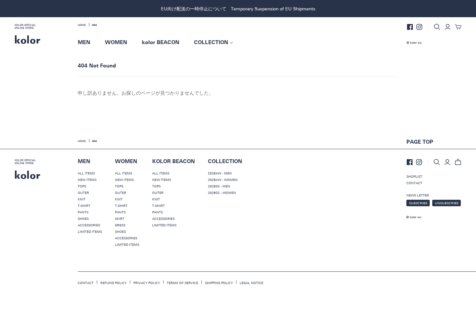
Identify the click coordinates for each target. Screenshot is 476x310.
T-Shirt (84, 205)
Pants (83, 212)
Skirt (119, 218)
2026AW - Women (223, 179)
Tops (82, 186)
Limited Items (90, 231)
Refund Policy (113, 282)
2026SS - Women (222, 192)
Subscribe (418, 203)
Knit (81, 199)
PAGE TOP (419, 142)
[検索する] (437, 27)
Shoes (83, 218)
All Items (86, 173)
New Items (87, 179)
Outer (83, 192)
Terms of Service (182, 282)
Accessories (89, 225)
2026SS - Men (219, 186)
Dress (120, 225)
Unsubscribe (447, 203)
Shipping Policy (219, 282)
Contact (414, 183)
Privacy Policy (146, 282)
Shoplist (414, 176)
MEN (84, 42)
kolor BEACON (160, 42)
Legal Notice (251, 282)
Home (82, 25)
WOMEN (116, 42)
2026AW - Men (220, 173)
